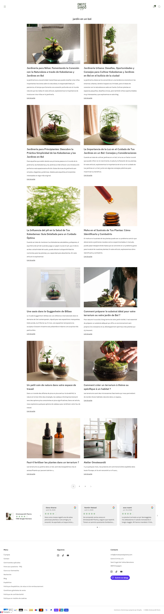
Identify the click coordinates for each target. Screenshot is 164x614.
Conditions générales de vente (15, 590)
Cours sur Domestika (11, 570)
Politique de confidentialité (14, 594)
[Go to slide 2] (99, 527)
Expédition (8, 582)
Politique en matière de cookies (15, 598)
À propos (7, 555)
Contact (6, 559)
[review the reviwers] (75, 508)
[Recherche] (159, 6)
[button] (6, 612)
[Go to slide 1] (97, 527)
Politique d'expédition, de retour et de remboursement (23, 586)
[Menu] (5, 6)
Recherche (7, 574)
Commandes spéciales (12, 563)
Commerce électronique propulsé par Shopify (128, 610)
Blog (5, 578)
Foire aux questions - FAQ (13, 566)
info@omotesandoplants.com (121, 555)
